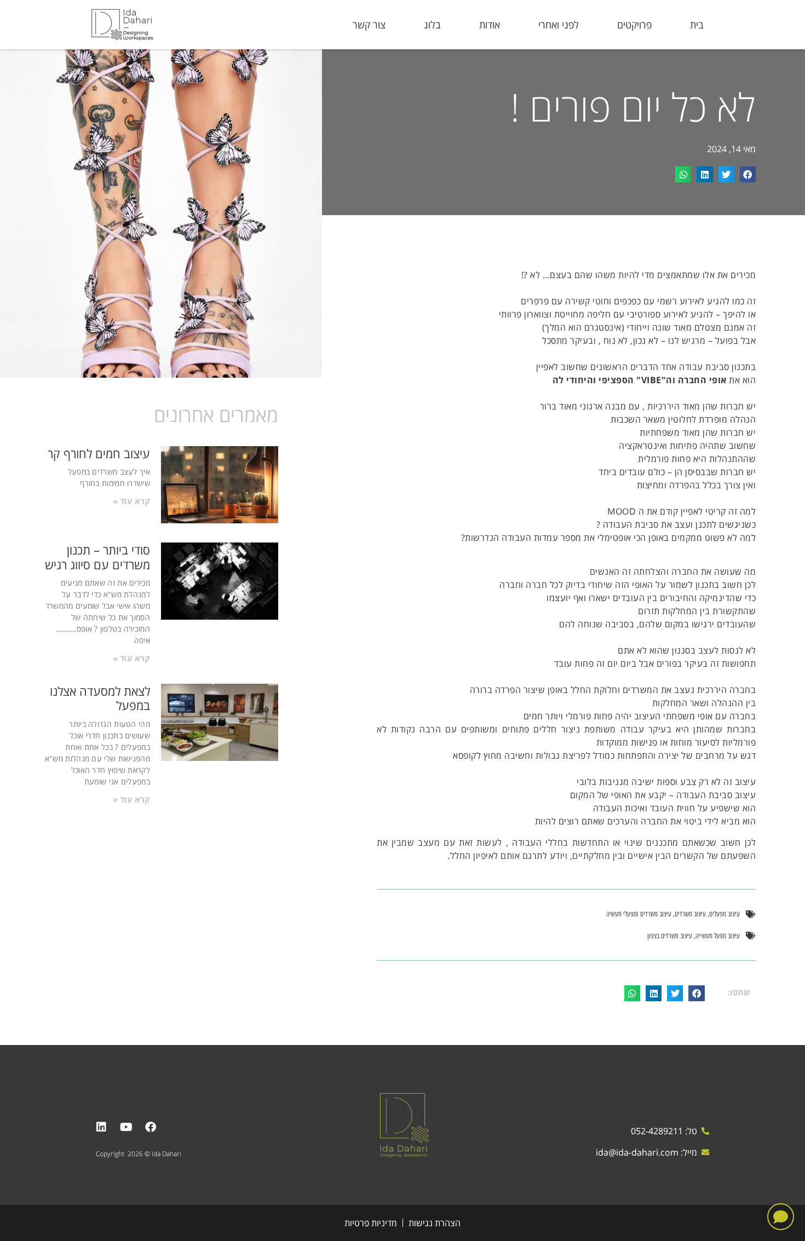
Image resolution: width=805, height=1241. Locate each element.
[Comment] (780, 1216)
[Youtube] (125, 1127)
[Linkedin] (101, 1127)
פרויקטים (634, 24)
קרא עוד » (131, 500)
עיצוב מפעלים (724, 914)
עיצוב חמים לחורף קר (99, 453)
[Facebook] (150, 1127)
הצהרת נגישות (435, 1223)
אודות (489, 24)
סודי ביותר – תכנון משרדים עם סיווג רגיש (97, 556)
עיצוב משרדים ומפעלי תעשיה (638, 914)
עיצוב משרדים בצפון (669, 936)
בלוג (432, 24)
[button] (748, 174)
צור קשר (369, 24)
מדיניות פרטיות (370, 1223)
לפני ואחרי (558, 24)
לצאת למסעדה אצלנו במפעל (100, 698)
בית (697, 24)
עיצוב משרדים (690, 914)
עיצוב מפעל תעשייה (717, 936)
